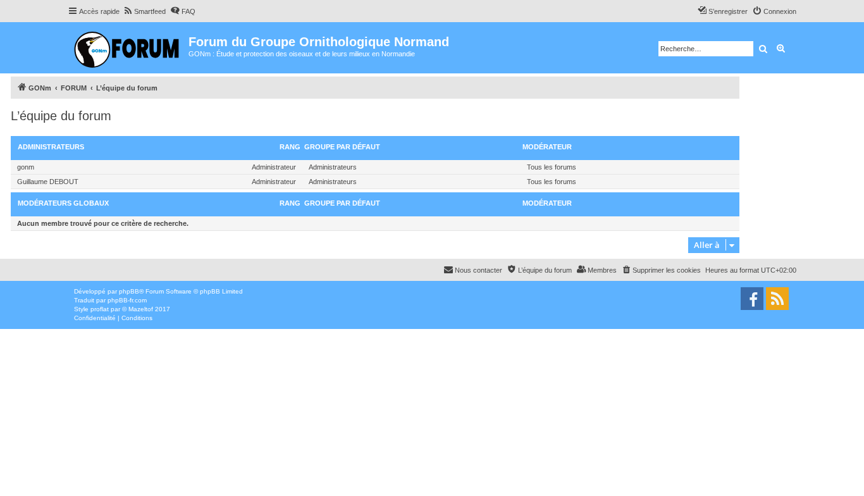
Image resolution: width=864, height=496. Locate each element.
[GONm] (128, 47)
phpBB (129, 291)
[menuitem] (144, 11)
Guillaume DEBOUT (47, 181)
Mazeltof (140, 309)
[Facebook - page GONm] (752, 298)
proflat (99, 309)
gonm (25, 167)
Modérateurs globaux (63, 203)
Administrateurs (51, 147)
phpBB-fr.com (127, 300)
